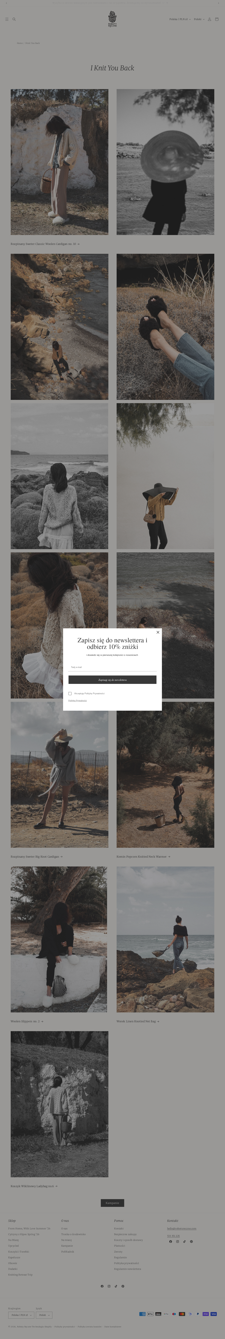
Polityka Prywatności (77, 700)
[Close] (158, 632)
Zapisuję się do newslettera (112, 679)
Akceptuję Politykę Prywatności (89, 693)
